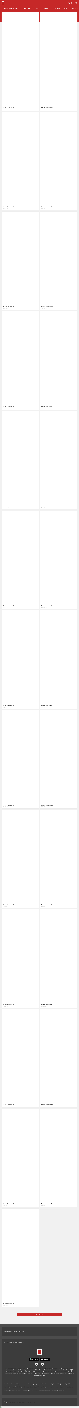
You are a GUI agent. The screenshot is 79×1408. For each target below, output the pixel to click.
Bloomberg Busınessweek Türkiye (12, 1390)
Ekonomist (51, 1387)
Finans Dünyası (26, 1390)
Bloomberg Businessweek (58, 1390)
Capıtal (61, 1387)
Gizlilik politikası (31, 1402)
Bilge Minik (67, 1384)
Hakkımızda (12, 1402)
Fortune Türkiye (69, 1387)
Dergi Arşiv (21, 1331)
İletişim (6, 1402)
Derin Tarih (26, 8)
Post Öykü (15, 1387)
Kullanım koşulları (21, 1402)
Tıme (31, 1387)
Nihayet (46, 8)
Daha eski (39, 1314)
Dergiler (15, 1331)
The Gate (26, 1387)
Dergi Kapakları (8, 1331)
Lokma (37, 8)
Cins (65, 8)
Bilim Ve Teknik (38, 1387)
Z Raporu (57, 8)
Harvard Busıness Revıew (44, 1390)
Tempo (21, 1387)
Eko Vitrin (34, 1390)
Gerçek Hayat (34, 1384)
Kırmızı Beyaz (7, 1387)
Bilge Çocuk (60, 1384)
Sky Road (53, 1384)
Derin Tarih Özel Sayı (45, 1384)
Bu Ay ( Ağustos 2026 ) (11, 8)
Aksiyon (45, 1387)
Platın (56, 1387)
